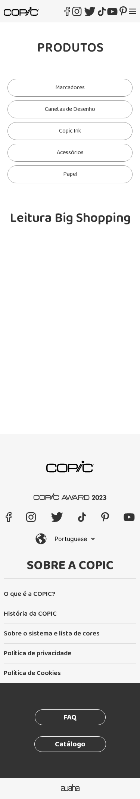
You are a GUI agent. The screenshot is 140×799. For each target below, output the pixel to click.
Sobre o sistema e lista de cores (52, 633)
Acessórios (70, 152)
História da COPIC (30, 614)
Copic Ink (70, 131)
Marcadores (70, 87)
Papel (70, 174)
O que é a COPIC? (29, 594)
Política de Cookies (32, 673)
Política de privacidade (37, 653)
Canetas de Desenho (70, 109)
